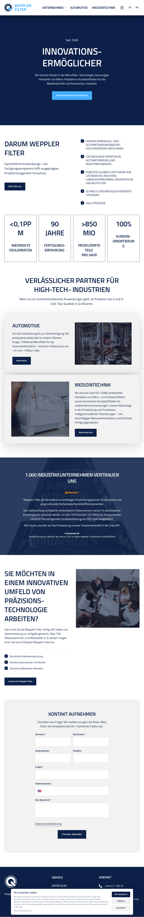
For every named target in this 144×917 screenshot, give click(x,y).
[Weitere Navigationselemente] (122, 7)
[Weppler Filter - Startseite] (17, 7)
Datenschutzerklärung (48, 823)
